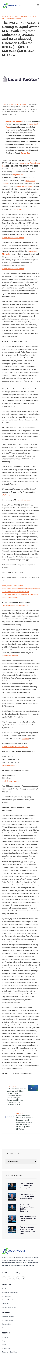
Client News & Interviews (13, 18)
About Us (5, 1337)
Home (4, 104)
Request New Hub (8, 1300)
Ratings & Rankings (9, 1307)
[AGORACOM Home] (13, 1251)
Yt (23, 1278)
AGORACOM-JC (13, 16)
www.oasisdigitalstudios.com (13, 237)
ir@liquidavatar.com (9, 765)
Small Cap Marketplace (10, 1292)
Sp (13, 1278)
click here (6, 495)
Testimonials (6, 1324)
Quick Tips (5, 1303)
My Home (5, 1289)
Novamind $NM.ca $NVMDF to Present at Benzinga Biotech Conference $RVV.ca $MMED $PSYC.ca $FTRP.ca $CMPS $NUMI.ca (24, 1121)
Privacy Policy (7, 1348)
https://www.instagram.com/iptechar (15, 591)
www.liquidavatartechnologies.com (16, 605)
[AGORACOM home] (12, 5)
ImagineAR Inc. (17, 175)
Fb (8, 1278)
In (18, 1278)
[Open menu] (38, 4)
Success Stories (7, 1320)
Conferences (6, 1296)
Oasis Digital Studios (13, 121)
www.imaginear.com (25, 500)
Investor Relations (8, 1317)
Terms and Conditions (9, 1352)
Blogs (4, 1341)
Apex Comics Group (24, 186)
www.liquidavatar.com (10, 656)
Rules (4, 1344)
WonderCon (25, 153)
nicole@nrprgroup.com (10, 781)
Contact (4, 1328)
